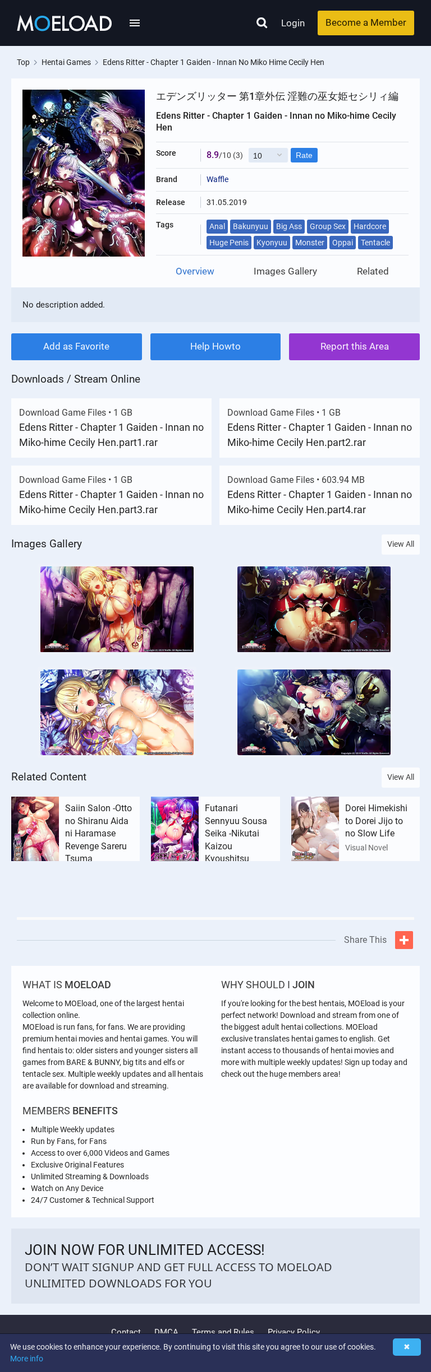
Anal (217, 226)
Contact (126, 1332)
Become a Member (365, 22)
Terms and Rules (223, 1332)
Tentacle (375, 242)
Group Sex (328, 226)
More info (26, 1358)
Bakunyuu (250, 226)
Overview (195, 271)
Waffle (217, 179)
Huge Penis (229, 242)
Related (373, 271)
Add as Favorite (76, 346)
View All (400, 544)
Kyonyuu (271, 242)
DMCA (166, 1332)
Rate (304, 155)
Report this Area (354, 346)
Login (293, 23)
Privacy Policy (294, 1332)
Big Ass (289, 226)
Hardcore (370, 226)
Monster (309, 242)
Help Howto (215, 346)
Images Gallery (285, 271)
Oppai (342, 242)
